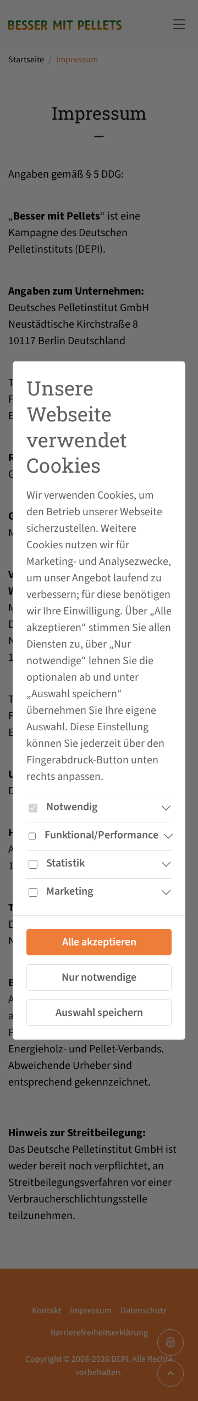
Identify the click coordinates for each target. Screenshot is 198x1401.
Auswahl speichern (99, 1012)
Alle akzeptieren (99, 942)
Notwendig (71, 807)
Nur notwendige (99, 977)
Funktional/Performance (101, 835)
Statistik (65, 863)
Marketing (69, 891)
